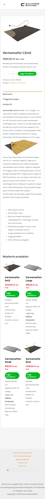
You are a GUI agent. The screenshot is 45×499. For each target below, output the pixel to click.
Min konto (23, 466)
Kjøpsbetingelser (22, 459)
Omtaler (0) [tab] (7, 104)
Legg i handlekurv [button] (10, 294)
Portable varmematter (18, 83)
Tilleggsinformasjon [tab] (11, 99)
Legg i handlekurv (27, 74)
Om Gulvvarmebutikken (22, 453)
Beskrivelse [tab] (7, 94)
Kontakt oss (22, 463)
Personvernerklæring (22, 456)
